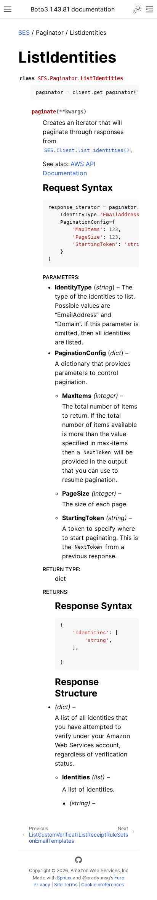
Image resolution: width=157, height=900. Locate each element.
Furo (119, 878)
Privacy (42, 884)
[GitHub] (78, 861)
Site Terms (65, 884)
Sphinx (64, 878)
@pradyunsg (96, 878)
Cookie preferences (102, 884)
